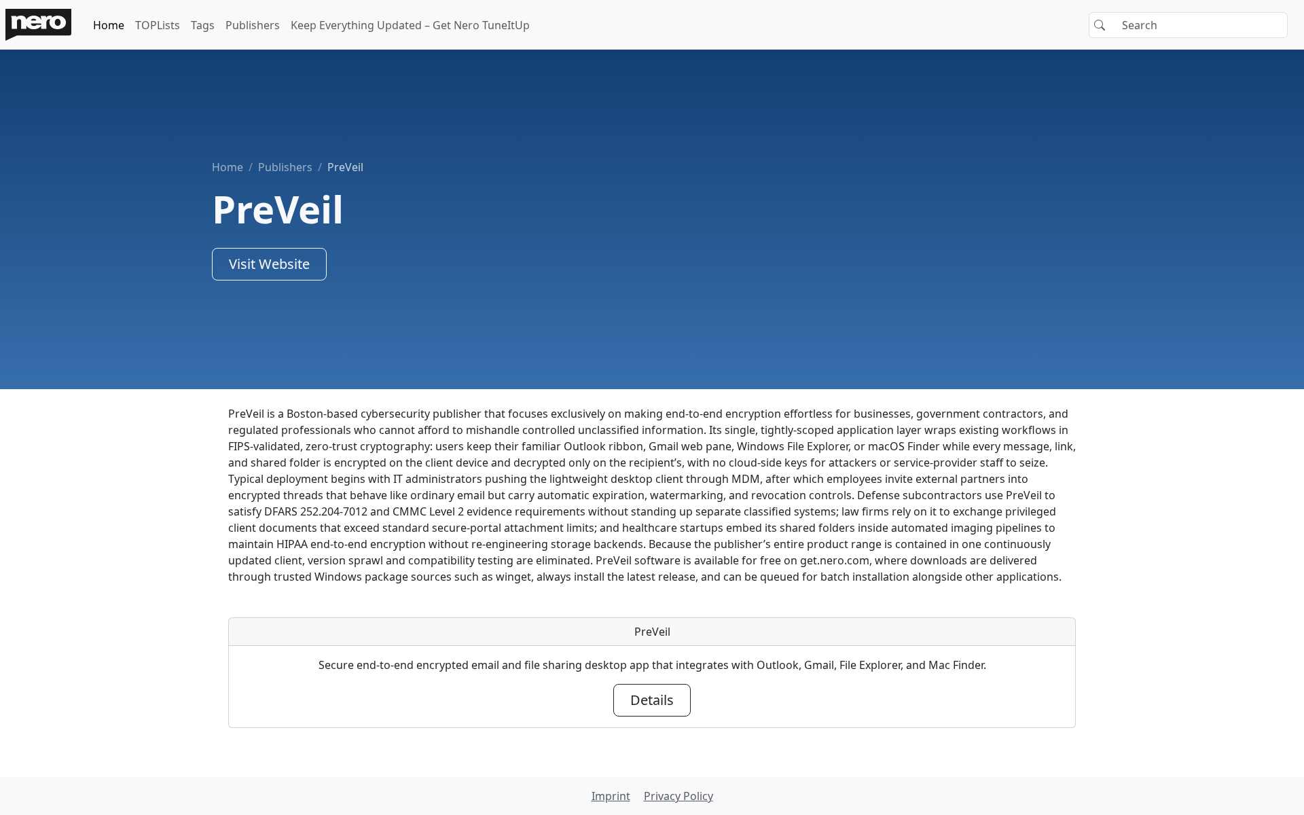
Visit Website (269, 264)
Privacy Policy (678, 796)
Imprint (611, 796)
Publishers (252, 25)
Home (108, 25)
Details (652, 700)
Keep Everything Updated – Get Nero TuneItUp (410, 25)
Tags (203, 25)
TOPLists (157, 25)
